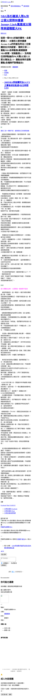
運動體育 (15, 67)
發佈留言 (3, 565)
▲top (2, 551)
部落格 (6, 72)
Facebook (3, 505)
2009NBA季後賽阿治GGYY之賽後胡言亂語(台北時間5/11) (17, 85)
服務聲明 (19, 671)
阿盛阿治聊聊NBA (6, 527)
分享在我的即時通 (10, 513)
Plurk (8, 505)
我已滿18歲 (4, 694)
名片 (5, 75)
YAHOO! (12, 505)
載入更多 (3, 554)
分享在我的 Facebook (10, 509)
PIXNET (8, 669)
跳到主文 (3, 33)
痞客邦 (19, 539)
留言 (23, 539)
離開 (10, 694)
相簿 (5, 70)
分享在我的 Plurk (9, 511)
